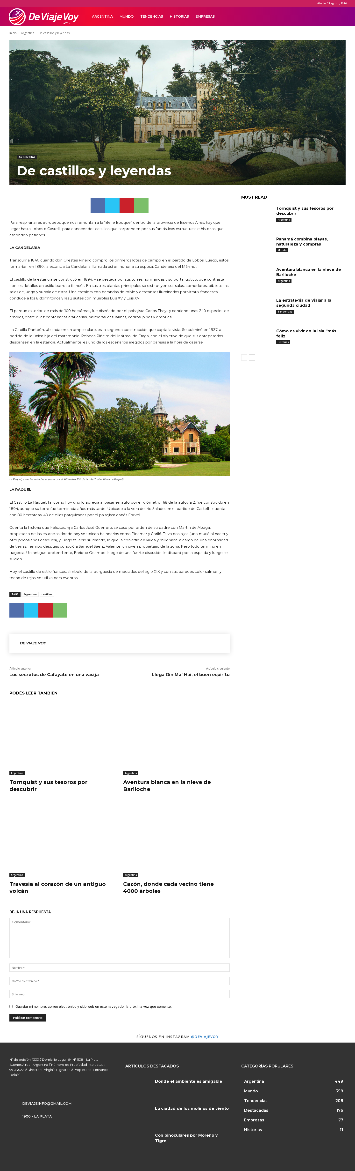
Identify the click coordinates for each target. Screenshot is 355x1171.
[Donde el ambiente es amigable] (138, 1087)
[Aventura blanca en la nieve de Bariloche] (176, 738)
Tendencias (151, 16)
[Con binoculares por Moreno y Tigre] (138, 1141)
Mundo (127, 16)
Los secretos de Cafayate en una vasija (54, 674)
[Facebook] (311, 16)
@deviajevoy (205, 1036)
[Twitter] (327, 16)
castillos (47, 594)
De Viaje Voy (33, 643)
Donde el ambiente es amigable (188, 1081)
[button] (341, 17)
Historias (179, 16)
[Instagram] (319, 16)
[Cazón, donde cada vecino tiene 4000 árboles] (176, 840)
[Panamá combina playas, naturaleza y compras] (257, 247)
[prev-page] (244, 357)
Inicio (13, 33)
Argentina (102, 16)
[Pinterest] (127, 205)
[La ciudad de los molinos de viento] (138, 1114)
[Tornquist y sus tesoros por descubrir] (62, 738)
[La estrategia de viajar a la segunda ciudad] (257, 308)
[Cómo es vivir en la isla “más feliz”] (257, 339)
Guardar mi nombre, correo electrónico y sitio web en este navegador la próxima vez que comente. (93, 1006)
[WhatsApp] (141, 205)
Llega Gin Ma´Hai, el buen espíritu (191, 674)
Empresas (205, 16)
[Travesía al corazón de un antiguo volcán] (62, 840)
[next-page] (252, 357)
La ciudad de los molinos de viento (192, 1108)
